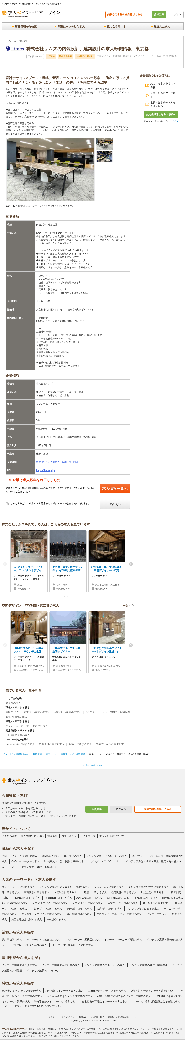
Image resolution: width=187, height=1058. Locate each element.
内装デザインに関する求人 (111, 744)
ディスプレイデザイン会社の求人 (28, 945)
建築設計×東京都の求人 (67, 712)
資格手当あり (65, 56)
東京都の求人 (13, 702)
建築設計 (127, 56)
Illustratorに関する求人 (27, 897)
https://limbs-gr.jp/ (45, 470)
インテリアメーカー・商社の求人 (123, 939)
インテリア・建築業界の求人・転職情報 (22, 754)
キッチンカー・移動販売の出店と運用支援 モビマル (94, 1032)
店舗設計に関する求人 (36, 892)
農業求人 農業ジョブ (20, 1036)
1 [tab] (65, 598)
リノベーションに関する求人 (18, 886)
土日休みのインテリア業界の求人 (107, 990)
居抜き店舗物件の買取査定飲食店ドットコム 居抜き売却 (40, 1032)
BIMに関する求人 (56, 919)
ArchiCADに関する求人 (15, 903)
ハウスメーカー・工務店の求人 (82, 939)
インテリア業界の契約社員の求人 (61, 965)
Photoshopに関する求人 (58, 897)
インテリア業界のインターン (43, 970)
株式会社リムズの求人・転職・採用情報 (57, 462)
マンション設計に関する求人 (142, 908)
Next (130, 564)
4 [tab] (73, 598)
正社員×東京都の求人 (18, 735)
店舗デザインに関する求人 (123, 903)
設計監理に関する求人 (79, 914)
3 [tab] (70, 598)
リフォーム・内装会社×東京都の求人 (27, 725)
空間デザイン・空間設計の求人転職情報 (65, 754)
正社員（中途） (35, 56)
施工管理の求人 (73, 855)
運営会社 (52, 836)
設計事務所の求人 (12, 939)
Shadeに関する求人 (146, 897)
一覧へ (127, 605)
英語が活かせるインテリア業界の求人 (152, 990)
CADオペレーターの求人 (25, 861)
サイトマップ (88, 836)
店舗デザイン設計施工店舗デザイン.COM (89, 1029)
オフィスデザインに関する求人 (50, 903)
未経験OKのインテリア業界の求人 (21, 990)
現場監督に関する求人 (153, 892)
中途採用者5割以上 (85, 56)
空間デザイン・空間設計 (109, 56)
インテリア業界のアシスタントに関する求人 (64, 886)
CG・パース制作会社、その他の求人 (72, 945)
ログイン (176, 14)
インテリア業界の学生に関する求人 (148, 886)
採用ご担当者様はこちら (158, 809)
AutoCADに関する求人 (89, 897)
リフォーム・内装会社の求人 (43, 939)
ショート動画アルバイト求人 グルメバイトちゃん (55, 1036)
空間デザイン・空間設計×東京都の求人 (28, 712)
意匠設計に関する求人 (79, 908)
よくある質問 (9, 836)
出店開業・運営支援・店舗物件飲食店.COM (47, 1029)
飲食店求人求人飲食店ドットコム (126, 1029)
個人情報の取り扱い (32, 836)
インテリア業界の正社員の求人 (19, 965)
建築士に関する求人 (80, 744)
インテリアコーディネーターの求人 (106, 855)
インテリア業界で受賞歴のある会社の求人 (156, 1001)
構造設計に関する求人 (109, 908)
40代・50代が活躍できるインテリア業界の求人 (124, 996)
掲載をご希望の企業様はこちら (125, 14)
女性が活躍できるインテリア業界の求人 (70, 996)
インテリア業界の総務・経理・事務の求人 (33, 866)
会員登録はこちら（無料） (161, 114)
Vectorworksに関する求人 (20, 744)
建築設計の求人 (51, 855)
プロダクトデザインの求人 (106, 861)
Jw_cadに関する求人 (119, 897)
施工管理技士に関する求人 (26, 919)
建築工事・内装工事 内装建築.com (136, 1032)
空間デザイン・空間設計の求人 (19, 855)
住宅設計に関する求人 (123, 892)
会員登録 (159, 14)
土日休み (51, 56)
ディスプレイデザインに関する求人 (42, 914)
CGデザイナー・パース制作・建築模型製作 (155, 56)
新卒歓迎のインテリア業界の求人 (64, 990)
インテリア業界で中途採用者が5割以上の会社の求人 (32, 1005)
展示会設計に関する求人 (156, 903)
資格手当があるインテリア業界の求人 (55, 1001)
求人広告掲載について (112, 836)
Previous (5, 564)
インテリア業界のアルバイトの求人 (104, 965)
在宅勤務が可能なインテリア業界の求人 (104, 1001)
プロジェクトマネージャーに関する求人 (119, 914)
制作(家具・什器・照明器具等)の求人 (65, 861)
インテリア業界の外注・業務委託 (148, 965)
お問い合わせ (69, 836)
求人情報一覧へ (115, 489)
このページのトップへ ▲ (93, 765)
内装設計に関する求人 (51, 744)
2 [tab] (67, 598)
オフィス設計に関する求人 (88, 903)
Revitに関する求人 (172, 897)
